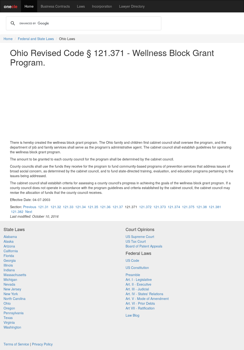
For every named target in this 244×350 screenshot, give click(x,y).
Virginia (9, 322)
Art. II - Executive (138, 284)
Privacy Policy (42, 344)
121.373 (159, 206)
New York (11, 293)
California (11, 250)
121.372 (145, 206)
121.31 (43, 206)
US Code (132, 260)
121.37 (117, 206)
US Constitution (137, 267)
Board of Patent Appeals (144, 246)
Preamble (133, 274)
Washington (12, 327)
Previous (29, 206)
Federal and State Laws (36, 38)
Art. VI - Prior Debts (140, 303)
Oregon (9, 308)
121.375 (188, 206)
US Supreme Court (140, 236)
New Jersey (12, 289)
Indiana (9, 270)
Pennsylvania (14, 312)
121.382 (17, 211)
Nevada (9, 284)
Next (28, 211)
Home (29, 6)
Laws (81, 6)
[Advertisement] (122, 103)
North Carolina (14, 298)
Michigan (10, 279)
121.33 (68, 206)
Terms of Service (16, 344)
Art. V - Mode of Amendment (147, 298)
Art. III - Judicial (137, 289)
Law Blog (132, 315)
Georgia (10, 260)
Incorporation (102, 6)
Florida (9, 255)
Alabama (10, 236)
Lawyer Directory (132, 6)
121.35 (93, 206)
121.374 (174, 206)
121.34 (80, 206)
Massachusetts (15, 274)
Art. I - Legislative (139, 279)
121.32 (56, 206)
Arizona (9, 246)
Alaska (9, 241)
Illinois (8, 265)
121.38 (201, 206)
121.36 (105, 206)
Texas (8, 317)
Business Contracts (55, 6)
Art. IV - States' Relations (144, 293)
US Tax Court (136, 241)
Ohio (7, 303)
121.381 (215, 206)
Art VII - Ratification (140, 308)
